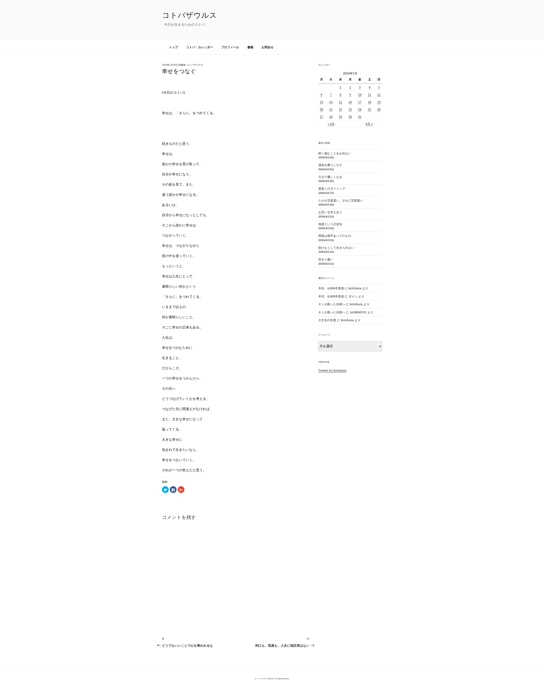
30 (350, 117)
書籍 (250, 47)
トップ (173, 47)
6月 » (369, 124)
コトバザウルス (189, 15)
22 (340, 109)
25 (369, 109)
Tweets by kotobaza (332, 370)
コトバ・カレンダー (199, 47)
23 (350, 109)
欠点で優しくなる (330, 177)
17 (359, 102)
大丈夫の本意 (327, 320)
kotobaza (354, 288)
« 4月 (331, 124)
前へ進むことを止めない (334, 153)
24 (359, 109)
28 (331, 117)
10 (359, 94)
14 (331, 102)
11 (369, 94)
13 (321, 102)
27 (321, 117)
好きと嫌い (325, 259)
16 (350, 102)
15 (340, 102)
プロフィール (230, 47)
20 (321, 109)
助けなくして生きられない (336, 248)
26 (379, 109)
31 (359, 117)
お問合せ (267, 47)
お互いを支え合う (330, 212)
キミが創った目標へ (331, 304)
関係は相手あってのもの (334, 236)
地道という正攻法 (330, 224)
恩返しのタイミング (331, 188)
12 (379, 94)
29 (340, 117)
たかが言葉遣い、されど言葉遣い (340, 200)
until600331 (358, 312)
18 (369, 102)
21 (331, 109)
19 (379, 102)
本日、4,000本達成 (331, 288)
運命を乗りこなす (330, 165)
